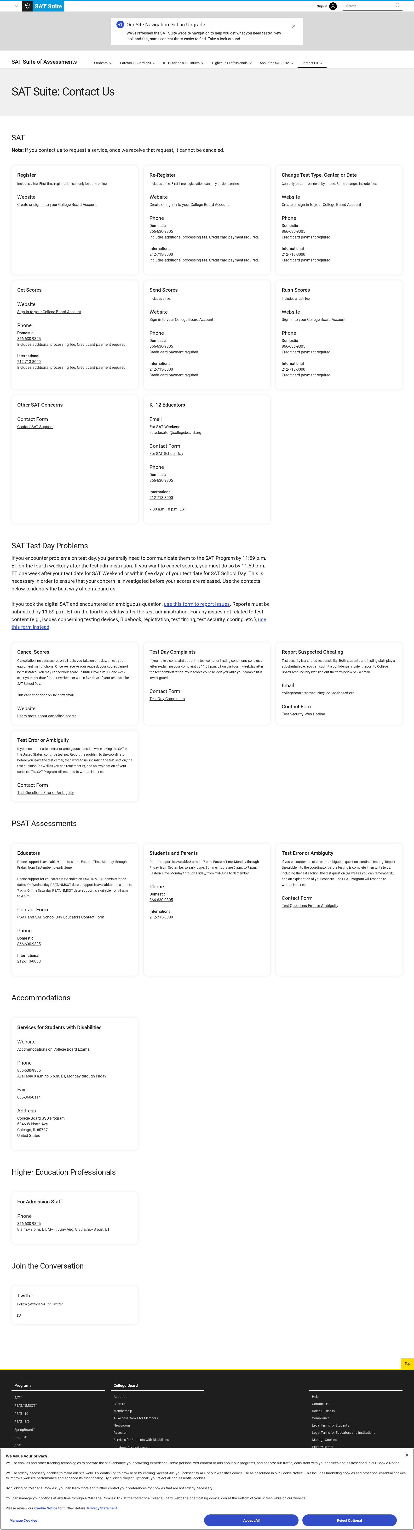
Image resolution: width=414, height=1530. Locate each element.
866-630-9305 (161, 231)
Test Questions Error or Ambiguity (45, 792)
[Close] (407, 1455)
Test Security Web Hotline (303, 714)
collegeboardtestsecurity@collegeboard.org (318, 693)
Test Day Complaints (167, 699)
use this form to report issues (197, 604)
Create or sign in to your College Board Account (57, 204)
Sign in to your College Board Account (49, 312)
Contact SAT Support (35, 427)
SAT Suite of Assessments (44, 62)
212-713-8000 (161, 254)
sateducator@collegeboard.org (175, 432)
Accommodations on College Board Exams (53, 1049)
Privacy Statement (102, 1508)
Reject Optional (349, 1520)
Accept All (251, 1520)
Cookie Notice (45, 1508)
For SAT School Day (166, 453)
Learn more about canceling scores (46, 716)
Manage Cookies (23, 1520)
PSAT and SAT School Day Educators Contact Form (60, 917)
